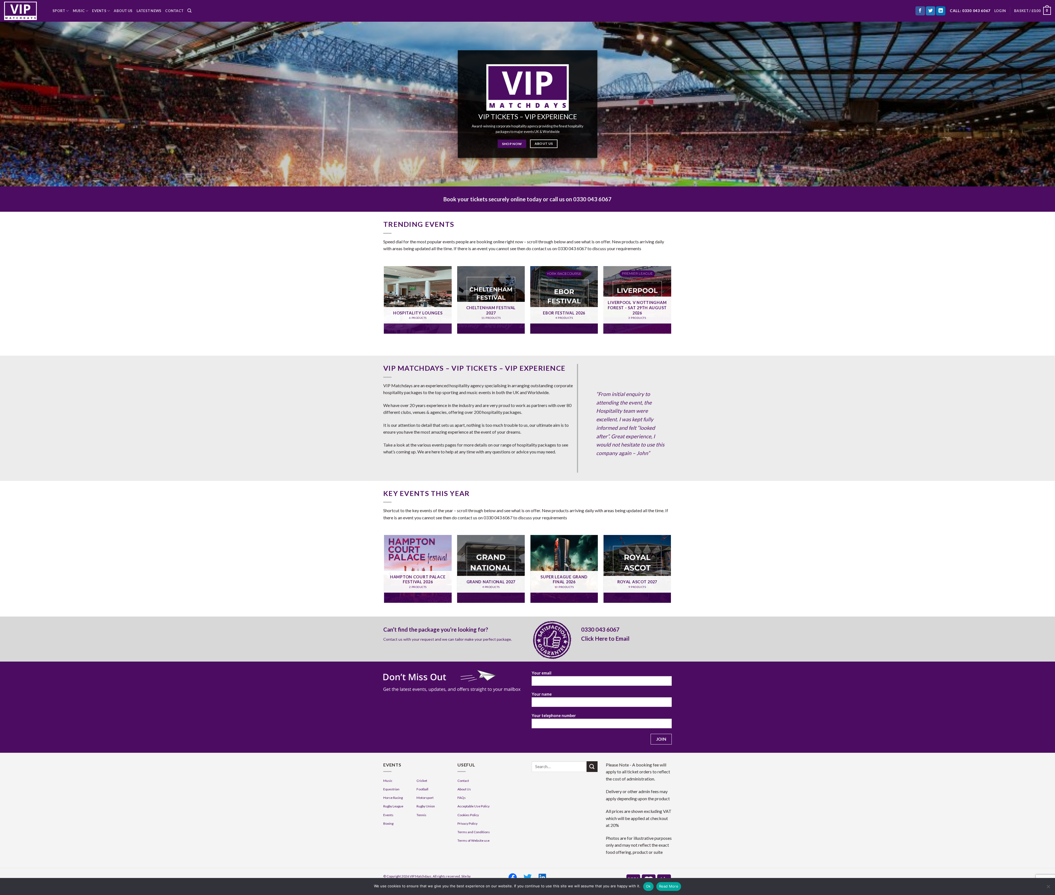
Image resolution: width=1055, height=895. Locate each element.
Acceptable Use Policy (473, 806)
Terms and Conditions (473, 832)
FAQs (461, 798)
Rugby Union (426, 806)
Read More (668, 886)
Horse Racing (393, 798)
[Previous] (384, 302)
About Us (123, 11)
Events (99, 11)
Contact (174, 11)
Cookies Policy (468, 815)
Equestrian (391, 789)
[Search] (189, 10)
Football (422, 789)
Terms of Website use (473, 840)
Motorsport (425, 798)
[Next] (671, 302)
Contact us (392, 639)
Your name (542, 694)
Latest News (149, 11)
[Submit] (592, 766)
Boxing (388, 823)
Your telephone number (554, 715)
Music (79, 11)
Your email (541, 673)
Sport (58, 11)
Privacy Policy (467, 823)
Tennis (421, 815)
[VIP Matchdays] (24, 11)
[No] (1048, 888)
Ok (648, 886)
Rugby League (393, 806)
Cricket (422, 781)
